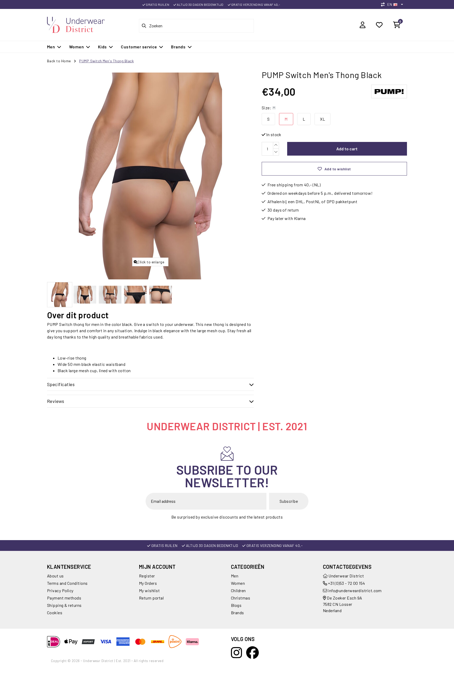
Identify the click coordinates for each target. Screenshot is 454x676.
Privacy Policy (60, 590)
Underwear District (346, 575)
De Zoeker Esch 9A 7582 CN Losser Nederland (342, 604)
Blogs (236, 605)
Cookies (54, 612)
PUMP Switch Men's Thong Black (106, 61)
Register (147, 575)
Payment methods (64, 597)
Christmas (240, 597)
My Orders (148, 583)
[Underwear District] (76, 24)
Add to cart (347, 148)
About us (55, 575)
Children (238, 590)
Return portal (151, 597)
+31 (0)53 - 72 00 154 (346, 583)
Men (234, 575)
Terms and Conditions (67, 583)
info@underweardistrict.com (354, 590)
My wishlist (149, 590)
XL (322, 118)
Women (238, 583)
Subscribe (289, 501)
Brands (237, 612)
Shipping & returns (64, 605)
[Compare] (384, 4)
